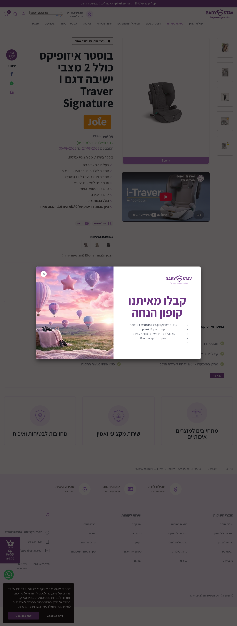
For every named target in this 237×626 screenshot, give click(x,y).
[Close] (44, 274)
